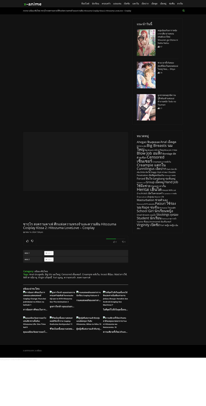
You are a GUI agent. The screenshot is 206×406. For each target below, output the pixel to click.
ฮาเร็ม (180, 3)
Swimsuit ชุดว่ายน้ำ (169, 218)
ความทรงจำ (70, 277)
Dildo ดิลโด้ (145, 172)
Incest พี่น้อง (107, 274)
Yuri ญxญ (58, 277)
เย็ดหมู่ (163, 3)
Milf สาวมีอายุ (30, 277)
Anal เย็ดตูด (168, 142)
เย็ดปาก (145, 3)
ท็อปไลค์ (85, 3)
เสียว (138, 228)
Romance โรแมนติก (167, 208)
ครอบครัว (106, 3)
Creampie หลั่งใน (91, 274)
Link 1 (49, 253)
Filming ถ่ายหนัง (170, 175)
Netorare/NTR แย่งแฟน (146, 204)
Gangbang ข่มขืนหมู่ (164, 178)
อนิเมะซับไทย (41, 271)
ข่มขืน (172, 3)
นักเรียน (95, 3)
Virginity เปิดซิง (148, 224)
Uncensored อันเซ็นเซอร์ (160, 221)
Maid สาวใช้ (120, 274)
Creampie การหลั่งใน (161, 162)
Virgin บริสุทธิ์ (45, 277)
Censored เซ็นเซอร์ (71, 274)
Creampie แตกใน (151, 164)
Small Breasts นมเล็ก (146, 215)
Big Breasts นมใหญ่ (155, 147)
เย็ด (176, 225)
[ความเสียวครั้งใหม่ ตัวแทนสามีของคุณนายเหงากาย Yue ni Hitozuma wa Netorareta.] (115, 322)
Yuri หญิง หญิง (167, 225)
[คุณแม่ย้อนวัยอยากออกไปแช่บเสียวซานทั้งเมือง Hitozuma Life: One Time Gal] (35, 322)
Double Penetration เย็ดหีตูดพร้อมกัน (156, 174)
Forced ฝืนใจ (144, 178)
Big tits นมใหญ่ (52, 274)
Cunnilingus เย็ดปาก (151, 168)
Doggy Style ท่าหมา (159, 172)
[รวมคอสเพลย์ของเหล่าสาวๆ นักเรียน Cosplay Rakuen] (89, 294)
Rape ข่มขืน (150, 207)
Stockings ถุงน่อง (167, 214)
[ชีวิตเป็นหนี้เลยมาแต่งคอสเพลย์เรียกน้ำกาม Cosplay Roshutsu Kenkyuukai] (62, 321)
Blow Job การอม (170, 150)
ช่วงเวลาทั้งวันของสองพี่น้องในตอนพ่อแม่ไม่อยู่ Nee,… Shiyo (168, 65)
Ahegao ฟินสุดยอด (148, 142)
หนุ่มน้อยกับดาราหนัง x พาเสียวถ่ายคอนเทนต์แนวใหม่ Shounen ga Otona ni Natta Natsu (168, 36)
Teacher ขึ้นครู (143, 221)
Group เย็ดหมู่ (155, 182)
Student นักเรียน (149, 218)
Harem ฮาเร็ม (158, 186)
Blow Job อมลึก (149, 153)
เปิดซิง (127, 3)
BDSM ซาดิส (141, 146)
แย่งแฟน (117, 3)
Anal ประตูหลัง (36, 274)
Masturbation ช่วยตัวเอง (152, 200)
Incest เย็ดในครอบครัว (152, 193)
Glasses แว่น (141, 183)
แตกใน (135, 3)
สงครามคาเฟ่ (83, 277)
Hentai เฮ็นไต (149, 189)
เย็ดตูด (154, 3)
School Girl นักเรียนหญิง (155, 210)
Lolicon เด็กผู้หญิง (147, 197)
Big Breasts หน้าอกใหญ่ (154, 150)
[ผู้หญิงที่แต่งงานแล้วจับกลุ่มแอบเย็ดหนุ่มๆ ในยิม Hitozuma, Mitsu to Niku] (89, 321)
